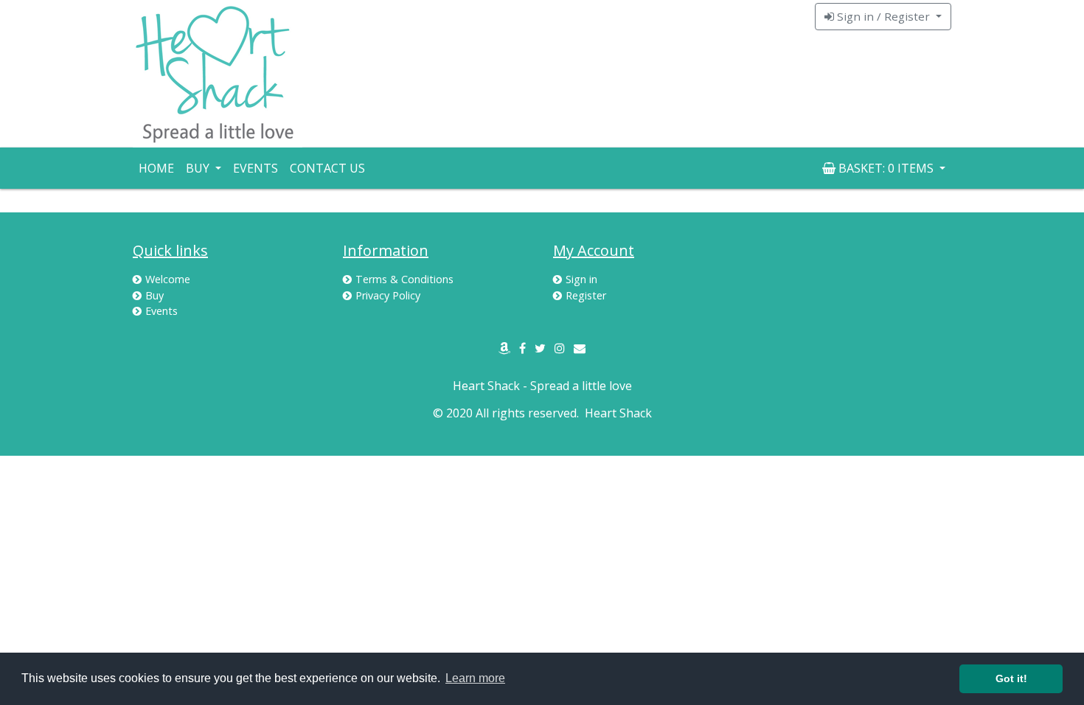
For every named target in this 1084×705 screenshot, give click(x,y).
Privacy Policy (387, 295)
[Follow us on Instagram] (560, 348)
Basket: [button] (884, 168)
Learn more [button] (475, 678)
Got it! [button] (1011, 678)
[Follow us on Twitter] (540, 348)
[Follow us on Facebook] (522, 348)
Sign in (581, 279)
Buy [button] (199, 168)
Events (255, 168)
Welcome (167, 279)
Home (156, 168)
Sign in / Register (883, 16)
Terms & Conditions (404, 279)
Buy (154, 295)
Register (586, 295)
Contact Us (327, 168)
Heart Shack (618, 413)
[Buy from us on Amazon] (504, 348)
